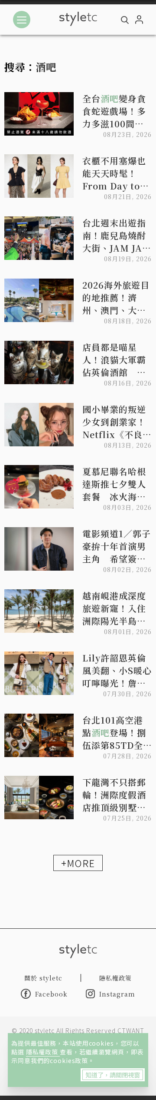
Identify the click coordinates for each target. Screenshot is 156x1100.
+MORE (78, 863)
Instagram (117, 994)
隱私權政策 (43, 1051)
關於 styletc (43, 978)
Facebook (51, 994)
